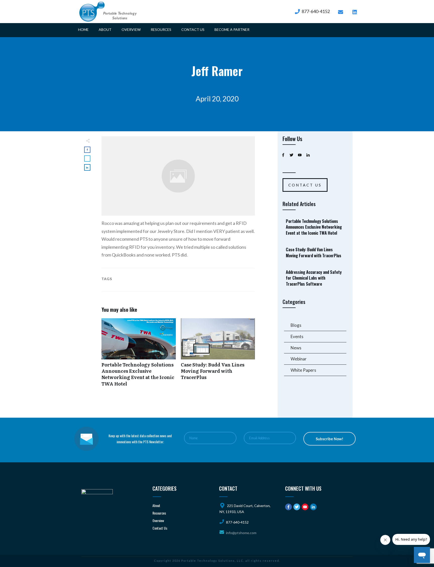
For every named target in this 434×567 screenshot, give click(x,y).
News (296, 347)
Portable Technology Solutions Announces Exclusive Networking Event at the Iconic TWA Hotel (138, 355)
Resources (159, 513)
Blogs (296, 325)
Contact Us (159, 528)
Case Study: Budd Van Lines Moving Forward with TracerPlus (218, 355)
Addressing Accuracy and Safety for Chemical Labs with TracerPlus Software (315, 278)
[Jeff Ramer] (178, 176)
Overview (158, 520)
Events (297, 336)
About (156, 505)
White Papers (303, 370)
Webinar (299, 358)
